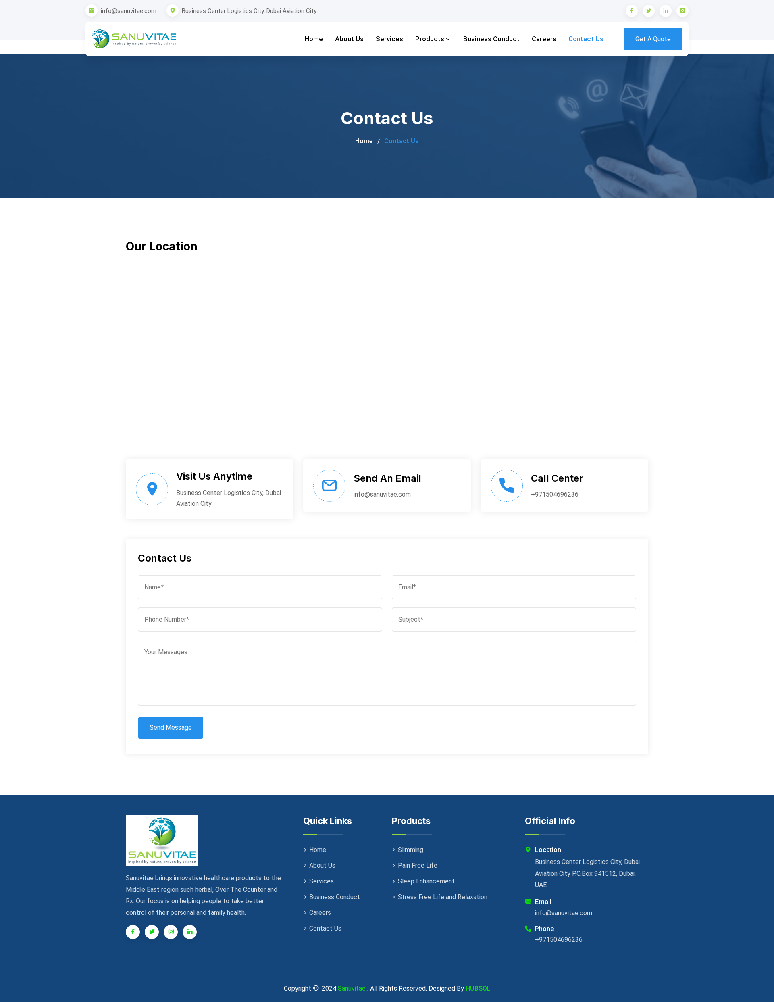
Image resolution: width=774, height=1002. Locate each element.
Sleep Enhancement (426, 881)
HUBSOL (478, 988)
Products (430, 39)
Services (389, 39)
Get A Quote (653, 39)
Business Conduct (491, 39)
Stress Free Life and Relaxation (442, 897)
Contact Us (585, 39)
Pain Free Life (417, 865)
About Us (349, 39)
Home (313, 39)
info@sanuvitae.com (128, 11)
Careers (544, 39)
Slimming (410, 850)
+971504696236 (554, 494)
